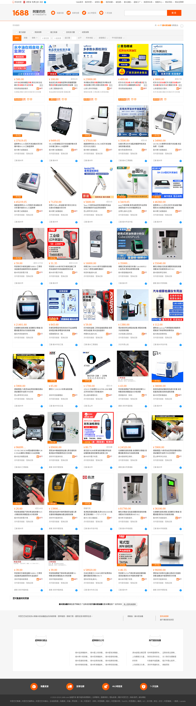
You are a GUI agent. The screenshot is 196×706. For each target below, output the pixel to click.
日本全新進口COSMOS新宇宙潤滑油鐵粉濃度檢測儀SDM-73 (98, 574)
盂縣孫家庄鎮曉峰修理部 (171, 653)
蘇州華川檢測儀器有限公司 (85, 657)
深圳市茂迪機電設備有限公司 (57, 395)
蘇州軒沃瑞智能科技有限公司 (126, 518)
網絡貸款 (165, 665)
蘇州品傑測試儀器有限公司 (100, 661)
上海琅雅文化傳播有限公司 (142, 665)
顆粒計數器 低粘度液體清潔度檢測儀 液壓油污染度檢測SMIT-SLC (167, 268)
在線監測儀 (18, 92)
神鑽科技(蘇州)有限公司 (91, 334)
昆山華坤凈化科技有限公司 (91, 211)
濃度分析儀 (166, 92)
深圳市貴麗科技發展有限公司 (158, 665)
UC (144, 701)
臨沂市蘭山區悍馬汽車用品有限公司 (176, 661)
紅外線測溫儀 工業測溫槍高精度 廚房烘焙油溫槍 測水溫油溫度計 (98, 329)
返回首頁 (118, 604)
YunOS (124, 701)
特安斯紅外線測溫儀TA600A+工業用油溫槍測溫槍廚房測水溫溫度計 (28, 268)
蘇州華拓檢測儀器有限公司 (115, 665)
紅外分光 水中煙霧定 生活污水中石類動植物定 (132, 84)
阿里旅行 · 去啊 (90, 701)
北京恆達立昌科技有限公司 (126, 334)
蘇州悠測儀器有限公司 (99, 657)
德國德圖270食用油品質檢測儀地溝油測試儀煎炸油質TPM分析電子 (167, 452)
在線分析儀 (27, 92)
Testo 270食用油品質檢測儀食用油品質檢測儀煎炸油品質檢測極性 (97, 206)
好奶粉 (134, 661)
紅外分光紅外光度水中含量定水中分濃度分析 (167, 84)
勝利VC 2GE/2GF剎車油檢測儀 (60, 389)
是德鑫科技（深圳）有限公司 (126, 395)
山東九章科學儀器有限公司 (91, 89)
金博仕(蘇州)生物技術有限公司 (126, 211)
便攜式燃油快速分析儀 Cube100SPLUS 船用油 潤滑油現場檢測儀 (132, 268)
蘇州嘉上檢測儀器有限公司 (100, 653)
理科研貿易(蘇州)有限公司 (91, 579)
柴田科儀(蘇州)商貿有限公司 (91, 273)
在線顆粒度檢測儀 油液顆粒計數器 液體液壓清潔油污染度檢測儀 (28, 329)
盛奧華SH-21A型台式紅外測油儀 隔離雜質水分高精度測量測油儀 (167, 206)
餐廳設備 (67, 92)
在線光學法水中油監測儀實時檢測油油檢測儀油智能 (132, 145)
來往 (155, 701)
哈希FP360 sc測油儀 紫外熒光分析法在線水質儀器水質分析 (62, 206)
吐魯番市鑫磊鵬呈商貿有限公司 (159, 661)
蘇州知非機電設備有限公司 (22, 457)
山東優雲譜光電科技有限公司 (161, 89)
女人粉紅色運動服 (169, 657)
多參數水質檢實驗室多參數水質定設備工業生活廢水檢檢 (97, 84)
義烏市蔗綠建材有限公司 (22, 334)
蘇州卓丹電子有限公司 (57, 273)
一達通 (175, 701)
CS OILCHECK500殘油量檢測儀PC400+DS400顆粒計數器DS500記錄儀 (28, 452)
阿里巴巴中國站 (42, 701)
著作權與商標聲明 (84, 697)
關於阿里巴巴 (123, 697)
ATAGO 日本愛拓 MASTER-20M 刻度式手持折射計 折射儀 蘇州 (98, 390)
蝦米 (108, 701)
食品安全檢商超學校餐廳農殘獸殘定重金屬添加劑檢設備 (62, 84)
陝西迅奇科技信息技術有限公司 (159, 657)
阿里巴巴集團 (15, 701)
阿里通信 (132, 701)
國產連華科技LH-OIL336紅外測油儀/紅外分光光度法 (97, 145)
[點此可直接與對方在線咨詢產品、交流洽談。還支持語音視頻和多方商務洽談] (42, 161)
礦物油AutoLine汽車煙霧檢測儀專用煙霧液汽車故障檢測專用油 (166, 329)
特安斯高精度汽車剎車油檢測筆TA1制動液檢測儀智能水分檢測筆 (131, 390)
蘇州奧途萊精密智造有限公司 (161, 334)
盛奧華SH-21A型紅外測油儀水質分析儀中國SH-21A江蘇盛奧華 (28, 145)
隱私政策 (112, 697)
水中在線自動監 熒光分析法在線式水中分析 (28, 84)
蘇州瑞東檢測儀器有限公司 (115, 661)
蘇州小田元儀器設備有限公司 (91, 518)
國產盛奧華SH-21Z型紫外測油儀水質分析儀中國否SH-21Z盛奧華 (28, 206)
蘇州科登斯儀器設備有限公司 (161, 395)
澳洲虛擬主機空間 (139, 653)
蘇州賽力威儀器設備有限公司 (22, 150)
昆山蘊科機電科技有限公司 (91, 395)
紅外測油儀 (157, 92)
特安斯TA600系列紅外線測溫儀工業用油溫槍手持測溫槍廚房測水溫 (62, 268)
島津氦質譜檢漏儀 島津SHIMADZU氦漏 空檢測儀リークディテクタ (98, 513)
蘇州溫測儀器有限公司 (84, 653)
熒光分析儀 (36, 92)
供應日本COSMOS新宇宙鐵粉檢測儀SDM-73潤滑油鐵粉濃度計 (98, 268)
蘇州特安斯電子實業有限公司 (22, 273)
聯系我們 (133, 697)
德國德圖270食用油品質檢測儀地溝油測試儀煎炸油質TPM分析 (28, 390)
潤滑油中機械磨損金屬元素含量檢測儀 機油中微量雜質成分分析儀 (62, 452)
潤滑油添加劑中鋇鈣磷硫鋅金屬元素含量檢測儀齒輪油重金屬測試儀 (62, 513)
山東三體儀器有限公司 (57, 89)
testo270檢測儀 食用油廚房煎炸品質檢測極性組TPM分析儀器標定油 (132, 206)
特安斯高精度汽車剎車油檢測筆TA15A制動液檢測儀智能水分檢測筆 (28, 513)
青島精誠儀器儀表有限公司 (22, 89)
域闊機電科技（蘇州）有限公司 (57, 334)
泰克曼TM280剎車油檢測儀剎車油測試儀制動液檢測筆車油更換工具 (97, 452)
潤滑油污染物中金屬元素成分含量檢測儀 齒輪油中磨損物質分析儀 (167, 574)
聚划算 (74, 701)
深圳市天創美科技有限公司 (57, 457)
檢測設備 (59, 92)
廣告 (41, 85)
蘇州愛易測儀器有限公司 (114, 653)
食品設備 (52, 92)
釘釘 (160, 701)
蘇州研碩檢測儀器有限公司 (85, 665)
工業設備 (96, 92)
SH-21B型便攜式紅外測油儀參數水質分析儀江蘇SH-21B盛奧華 (63, 145)
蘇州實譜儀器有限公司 (126, 273)
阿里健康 (167, 701)
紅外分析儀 (175, 92)
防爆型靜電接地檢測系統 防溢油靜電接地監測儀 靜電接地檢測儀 (63, 329)
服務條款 (104, 697)
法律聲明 (95, 697)
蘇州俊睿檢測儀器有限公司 (115, 657)
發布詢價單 (164, 616)
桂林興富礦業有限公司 (156, 653)
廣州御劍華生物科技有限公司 (161, 273)
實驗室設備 (88, 92)
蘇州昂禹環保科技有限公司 (126, 150)
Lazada (183, 701)
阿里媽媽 (101, 701)
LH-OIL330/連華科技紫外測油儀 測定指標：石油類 (167, 145)
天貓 (68, 701)
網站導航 (142, 697)
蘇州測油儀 (138, 616)
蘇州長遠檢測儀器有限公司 (85, 661)
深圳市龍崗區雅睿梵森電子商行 (22, 579)
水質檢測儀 (104, 92)
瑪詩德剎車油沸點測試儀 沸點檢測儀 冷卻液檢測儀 (132, 329)
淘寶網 (62, 701)
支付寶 (149, 701)
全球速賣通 (54, 701)
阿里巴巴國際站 (28, 701)
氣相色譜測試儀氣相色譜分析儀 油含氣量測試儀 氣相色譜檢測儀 (167, 390)
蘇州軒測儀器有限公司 (99, 665)
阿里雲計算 (115, 701)
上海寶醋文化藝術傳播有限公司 (144, 657)
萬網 (139, 701)
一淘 (80, 701)
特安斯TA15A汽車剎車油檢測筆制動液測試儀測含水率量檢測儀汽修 (132, 574)
